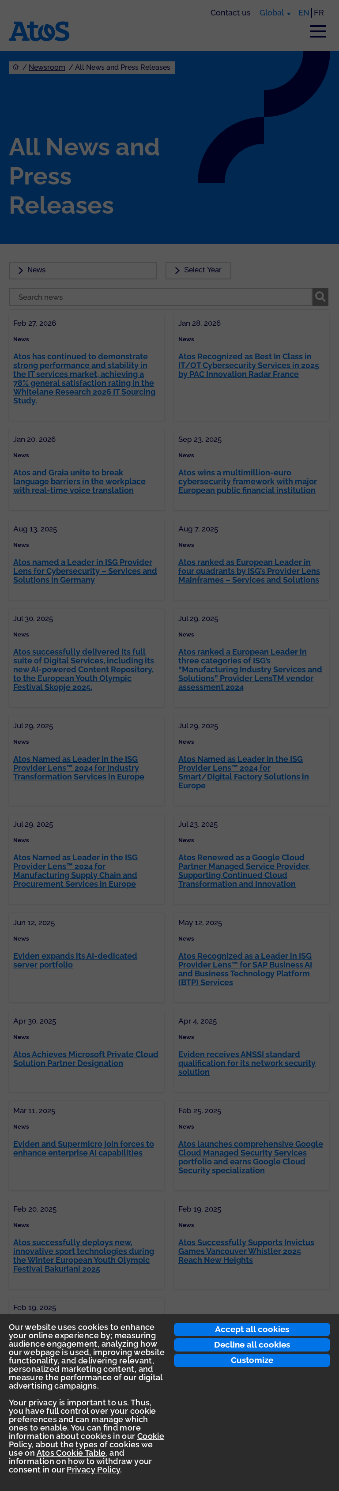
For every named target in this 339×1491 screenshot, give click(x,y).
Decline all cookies (252, 1344)
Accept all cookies (252, 1329)
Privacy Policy (93, 1469)
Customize (252, 1360)
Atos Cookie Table (71, 1452)
